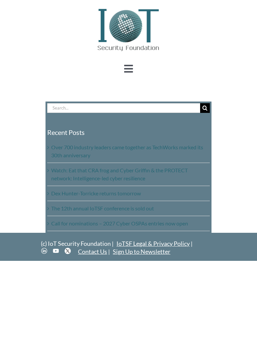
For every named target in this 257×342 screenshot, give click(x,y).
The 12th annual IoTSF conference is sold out (102, 208)
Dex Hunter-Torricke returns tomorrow (96, 193)
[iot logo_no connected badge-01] (128, 9)
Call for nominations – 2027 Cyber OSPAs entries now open (119, 223)
